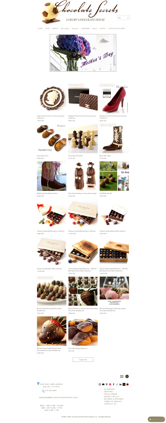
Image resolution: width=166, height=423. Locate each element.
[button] (47, 28)
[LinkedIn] (120, 384)
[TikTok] (117, 384)
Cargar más (83, 360)
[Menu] (121, 376)
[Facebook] (113, 384)
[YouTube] (103, 384)
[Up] (127, 376)
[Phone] (43, 391)
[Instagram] (99, 384)
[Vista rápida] (51, 98)
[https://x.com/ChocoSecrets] (124, 384)
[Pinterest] (106, 384)
